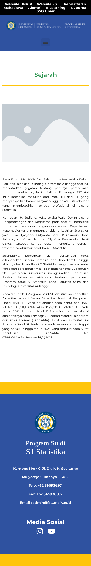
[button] (45, 42)
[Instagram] (40, 531)
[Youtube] (51, 531)
